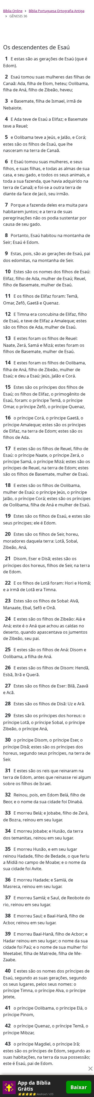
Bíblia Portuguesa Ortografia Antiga (56, 10)
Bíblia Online (12, 10)
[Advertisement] (47, 33)
